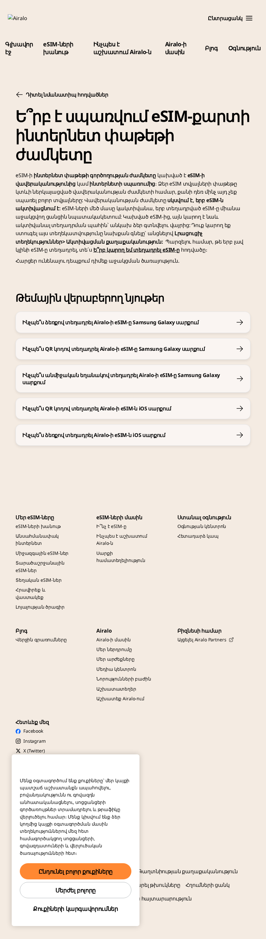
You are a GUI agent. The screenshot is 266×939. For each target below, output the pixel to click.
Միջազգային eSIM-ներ (42, 553)
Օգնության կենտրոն (201, 526)
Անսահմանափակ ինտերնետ (37, 539)
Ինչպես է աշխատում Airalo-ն (122, 48)
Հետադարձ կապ (198, 536)
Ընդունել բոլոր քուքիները (76, 871)
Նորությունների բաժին (123, 679)
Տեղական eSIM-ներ (39, 580)
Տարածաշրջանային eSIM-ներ (40, 566)
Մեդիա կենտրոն (116, 669)
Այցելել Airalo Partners (201, 639)
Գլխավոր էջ (19, 48)
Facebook (33, 731)
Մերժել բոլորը (75, 890)
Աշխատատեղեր (116, 689)
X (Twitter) (33, 751)
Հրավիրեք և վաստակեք (30, 593)
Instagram (34, 741)
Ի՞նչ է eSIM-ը (111, 526)
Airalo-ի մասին (176, 48)
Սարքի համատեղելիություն (120, 556)
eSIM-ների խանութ (58, 48)
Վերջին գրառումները (41, 639)
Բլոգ (211, 48)
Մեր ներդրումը (114, 649)
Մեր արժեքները (115, 659)
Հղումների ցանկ (208, 884)
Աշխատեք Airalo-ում (120, 698)
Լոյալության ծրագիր (40, 607)
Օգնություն (244, 48)
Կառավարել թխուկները (147, 884)
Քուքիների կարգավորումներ (75, 908)
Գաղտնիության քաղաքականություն (187, 871)
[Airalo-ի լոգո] (27, 18)
